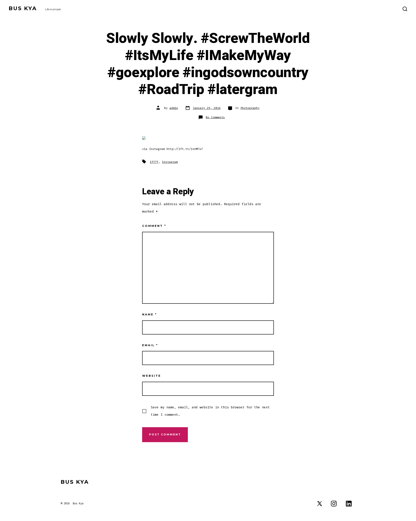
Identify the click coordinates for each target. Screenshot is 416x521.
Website (151, 375)
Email (150, 345)
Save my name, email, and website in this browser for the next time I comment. (210, 411)
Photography (250, 108)
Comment (154, 225)
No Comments (215, 117)
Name (149, 314)
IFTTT (154, 162)
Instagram (170, 162)
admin (173, 108)
